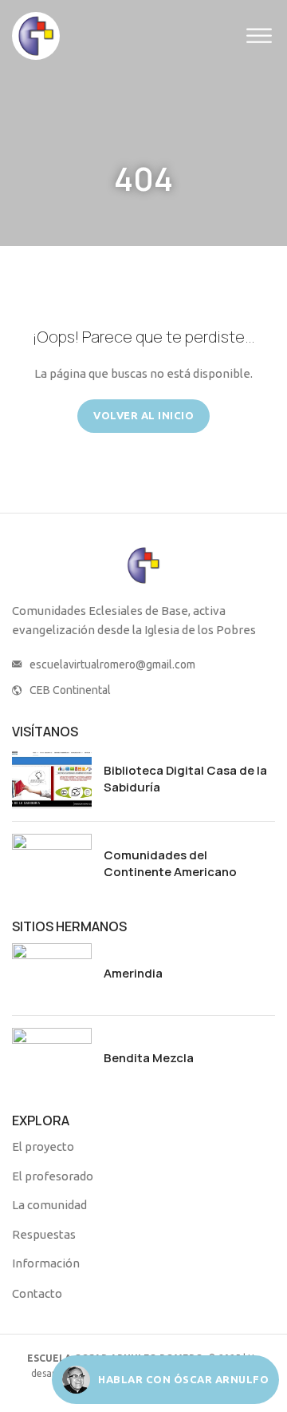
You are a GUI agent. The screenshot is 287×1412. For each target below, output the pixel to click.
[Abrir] (259, 35)
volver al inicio (143, 415)
